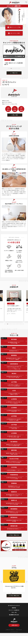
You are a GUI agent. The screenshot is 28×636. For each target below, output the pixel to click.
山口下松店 (10, 426)
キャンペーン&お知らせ (14, 610)
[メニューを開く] (26, 3)
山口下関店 (11, 383)
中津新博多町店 (11, 476)
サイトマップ (19, 629)
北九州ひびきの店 (11, 460)
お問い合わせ (15, 625)
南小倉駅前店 (11, 443)
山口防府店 (11, 400)
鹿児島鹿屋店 (11, 510)
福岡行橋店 (11, 451)
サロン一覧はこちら (14, 535)
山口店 (10, 392)
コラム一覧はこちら (14, 595)
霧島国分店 (11, 493)
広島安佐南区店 (11, 366)
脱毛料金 (14, 607)
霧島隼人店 (11, 501)
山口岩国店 (11, 434)
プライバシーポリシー (10, 629)
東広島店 (11, 375)
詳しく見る (15, 115)
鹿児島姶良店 (11, 519)
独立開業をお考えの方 (14, 614)
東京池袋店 (10, 340)
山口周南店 (11, 409)
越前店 (10, 348)
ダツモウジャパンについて (14, 605)
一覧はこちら (15, 72)
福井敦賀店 (11, 356)
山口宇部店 (11, 417)
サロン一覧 (14, 612)
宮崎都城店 (10, 484)
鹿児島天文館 (11, 526)
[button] (8, 68)
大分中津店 (11, 468)
